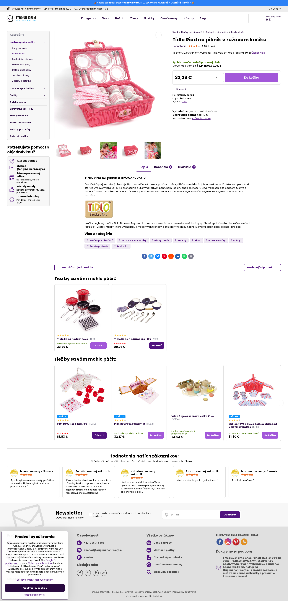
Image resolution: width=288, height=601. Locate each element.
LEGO (149, 2)
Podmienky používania (184, 591)
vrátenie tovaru (201, 118)
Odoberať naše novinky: (70, 517)
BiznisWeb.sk (155, 596)
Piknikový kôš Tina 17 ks (72, 424)
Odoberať (230, 514)
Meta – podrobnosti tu (40, 563)
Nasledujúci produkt (260, 267)
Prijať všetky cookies (35, 587)
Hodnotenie (179, 46)
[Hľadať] (253, 18)
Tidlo (184, 101)
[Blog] (244, 544)
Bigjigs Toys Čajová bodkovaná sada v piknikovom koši (253, 425)
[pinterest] (236, 544)
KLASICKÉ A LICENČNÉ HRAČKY (174, 2)
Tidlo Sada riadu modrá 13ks (132, 339)
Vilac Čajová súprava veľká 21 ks (192, 416)
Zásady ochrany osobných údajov (153, 591)
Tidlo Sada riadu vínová (72, 339)
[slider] (194, 46)
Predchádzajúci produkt (77, 267)
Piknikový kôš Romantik (129, 424)
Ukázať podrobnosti (34, 594)
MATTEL (140, 2)
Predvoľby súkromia (122, 591)
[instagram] (228, 544)
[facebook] (220, 544)
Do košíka (251, 77)
